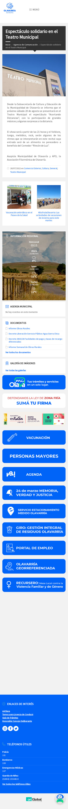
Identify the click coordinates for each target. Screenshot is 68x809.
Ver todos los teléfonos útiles (16, 784)
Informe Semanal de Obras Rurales (25, 347)
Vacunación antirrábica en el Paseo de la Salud (19, 214)
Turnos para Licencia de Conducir (17, 714)
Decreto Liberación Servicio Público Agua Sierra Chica (34, 333)
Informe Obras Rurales (19, 328)
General (53, 168)
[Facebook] (10, 728)
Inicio (8, 44)
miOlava (6, 711)
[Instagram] (4, 728)
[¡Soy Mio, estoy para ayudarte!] (60, 800)
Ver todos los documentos (18, 352)
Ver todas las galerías (16, 370)
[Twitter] (16, 728)
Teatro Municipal (18, 172)
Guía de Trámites (10, 717)
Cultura (45, 168)
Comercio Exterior (32, 168)
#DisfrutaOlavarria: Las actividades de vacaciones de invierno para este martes (49, 216)
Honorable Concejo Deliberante (17, 721)
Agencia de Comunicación (25, 44)
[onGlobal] (34, 801)
